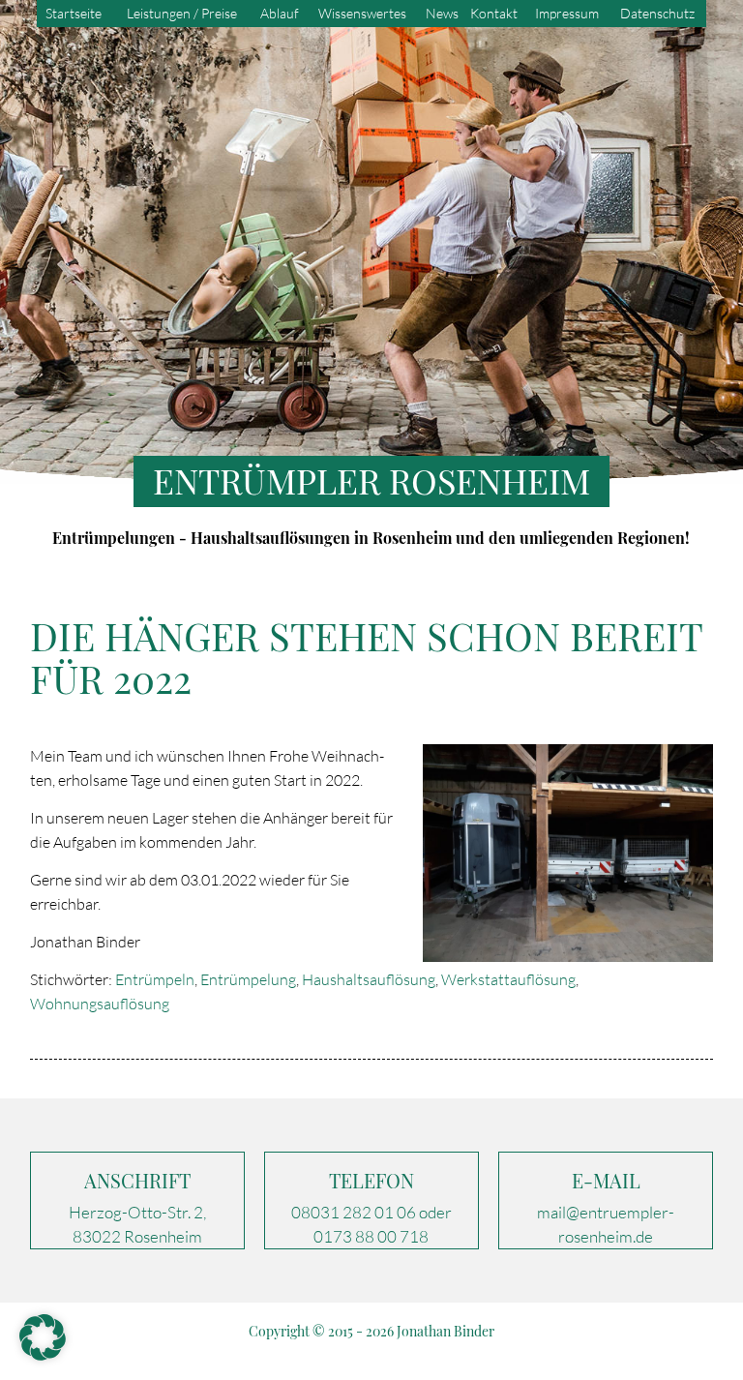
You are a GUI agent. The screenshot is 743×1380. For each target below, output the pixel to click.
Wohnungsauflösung (99, 1003)
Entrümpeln (154, 979)
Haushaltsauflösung (368, 979)
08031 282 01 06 (353, 1212)
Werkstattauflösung (508, 979)
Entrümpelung (248, 979)
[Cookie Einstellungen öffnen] (42, 1355)
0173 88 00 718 (371, 1236)
